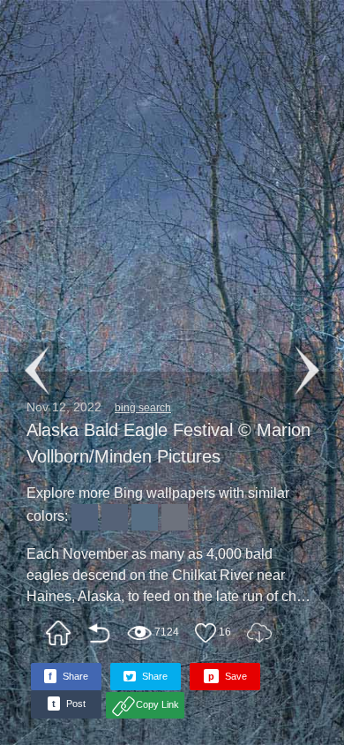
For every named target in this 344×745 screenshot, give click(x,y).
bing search (143, 408)
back (98, 633)
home (58, 633)
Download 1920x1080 (259, 633)
